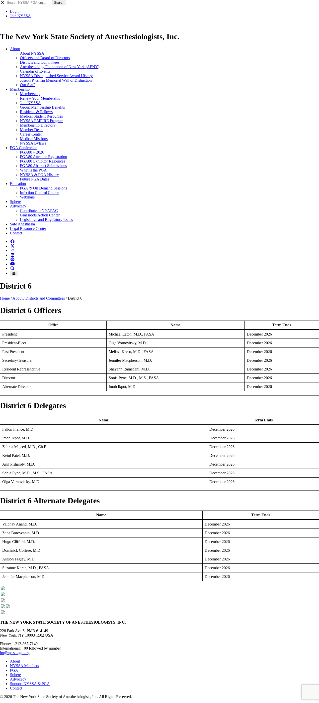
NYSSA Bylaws (33, 143)
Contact (16, 233)
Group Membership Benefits (42, 107)
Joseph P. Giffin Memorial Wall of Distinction (56, 80)
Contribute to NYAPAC (39, 210)
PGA (14, 670)
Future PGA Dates (34, 179)
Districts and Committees (39, 62)
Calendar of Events (35, 71)
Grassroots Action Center (40, 215)
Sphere (15, 201)
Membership (20, 89)
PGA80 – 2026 (32, 152)
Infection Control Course (39, 192)
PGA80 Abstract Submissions (43, 166)
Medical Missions (34, 139)
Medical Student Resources (41, 116)
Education (18, 183)
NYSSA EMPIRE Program (41, 121)
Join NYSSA (20, 16)
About (15, 49)
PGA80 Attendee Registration (43, 157)
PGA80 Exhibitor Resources (42, 161)
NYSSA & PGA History (39, 175)
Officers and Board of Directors (45, 58)
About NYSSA (32, 53)
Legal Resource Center (28, 228)
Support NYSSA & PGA (30, 684)
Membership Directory (38, 125)
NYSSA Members (24, 666)
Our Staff (27, 85)
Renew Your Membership (40, 98)
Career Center (31, 134)
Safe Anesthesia (22, 224)
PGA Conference (23, 148)
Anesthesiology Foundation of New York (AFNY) (59, 67)
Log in (15, 11)
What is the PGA (33, 170)
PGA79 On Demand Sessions (43, 188)
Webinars (27, 197)
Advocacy (18, 206)
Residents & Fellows (36, 112)
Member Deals (31, 130)
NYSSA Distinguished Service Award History (56, 76)
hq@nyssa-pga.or (14, 653)
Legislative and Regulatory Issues (46, 219)
